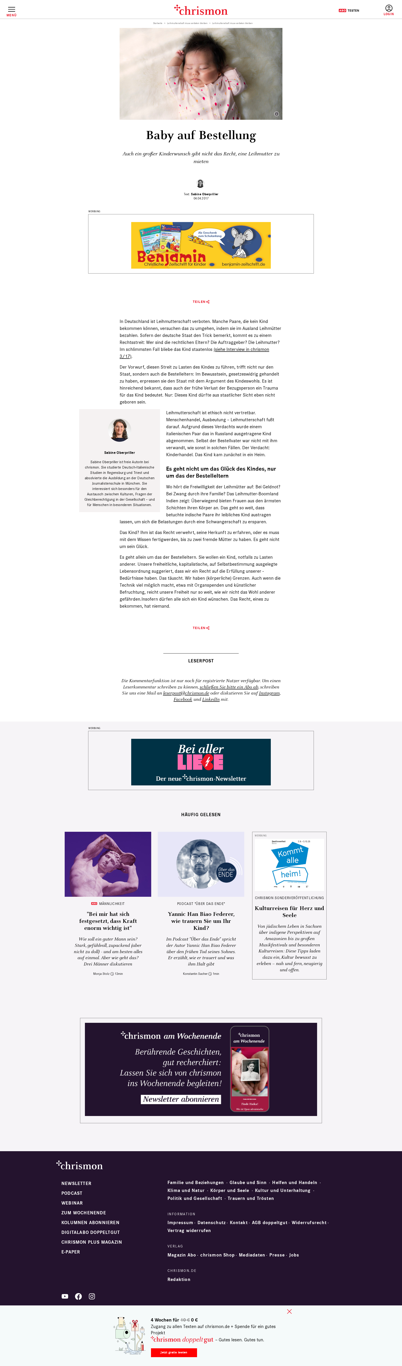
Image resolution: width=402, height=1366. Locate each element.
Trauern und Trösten (251, 1198)
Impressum (180, 1223)
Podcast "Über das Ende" (201, 903)
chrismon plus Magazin (91, 1242)
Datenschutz (212, 1223)
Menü (12, 15)
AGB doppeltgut (270, 1223)
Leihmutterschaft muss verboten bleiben (187, 23)
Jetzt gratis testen (174, 1352)
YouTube (64, 1296)
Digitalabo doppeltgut (90, 1232)
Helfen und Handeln (294, 1182)
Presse (277, 1255)
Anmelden (388, 10)
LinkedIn (211, 699)
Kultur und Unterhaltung (283, 1190)
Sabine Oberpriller (204, 194)
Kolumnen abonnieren (90, 1223)
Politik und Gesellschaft (195, 1198)
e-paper (70, 1252)
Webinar (72, 1203)
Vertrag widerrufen (189, 1230)
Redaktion (179, 1279)
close (289, 1311)
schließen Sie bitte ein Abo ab (229, 687)
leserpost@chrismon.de (186, 693)
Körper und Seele (229, 1190)
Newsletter (76, 1183)
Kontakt (239, 1223)
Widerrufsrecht (309, 1223)
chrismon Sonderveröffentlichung (289, 898)
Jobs (294, 1255)
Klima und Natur (186, 1190)
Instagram (269, 693)
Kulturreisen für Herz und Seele (289, 911)
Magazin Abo (182, 1255)
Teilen (199, 302)
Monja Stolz (101, 974)
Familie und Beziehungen (196, 1182)
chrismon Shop (217, 1255)
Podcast (71, 1193)
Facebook (183, 699)
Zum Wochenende (83, 1213)
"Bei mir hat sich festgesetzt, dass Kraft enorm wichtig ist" (108, 921)
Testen (349, 10)
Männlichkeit (112, 903)
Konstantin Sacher (195, 974)
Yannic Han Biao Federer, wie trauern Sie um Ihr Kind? (201, 921)
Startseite (157, 23)
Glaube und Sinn (248, 1182)
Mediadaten (252, 1255)
